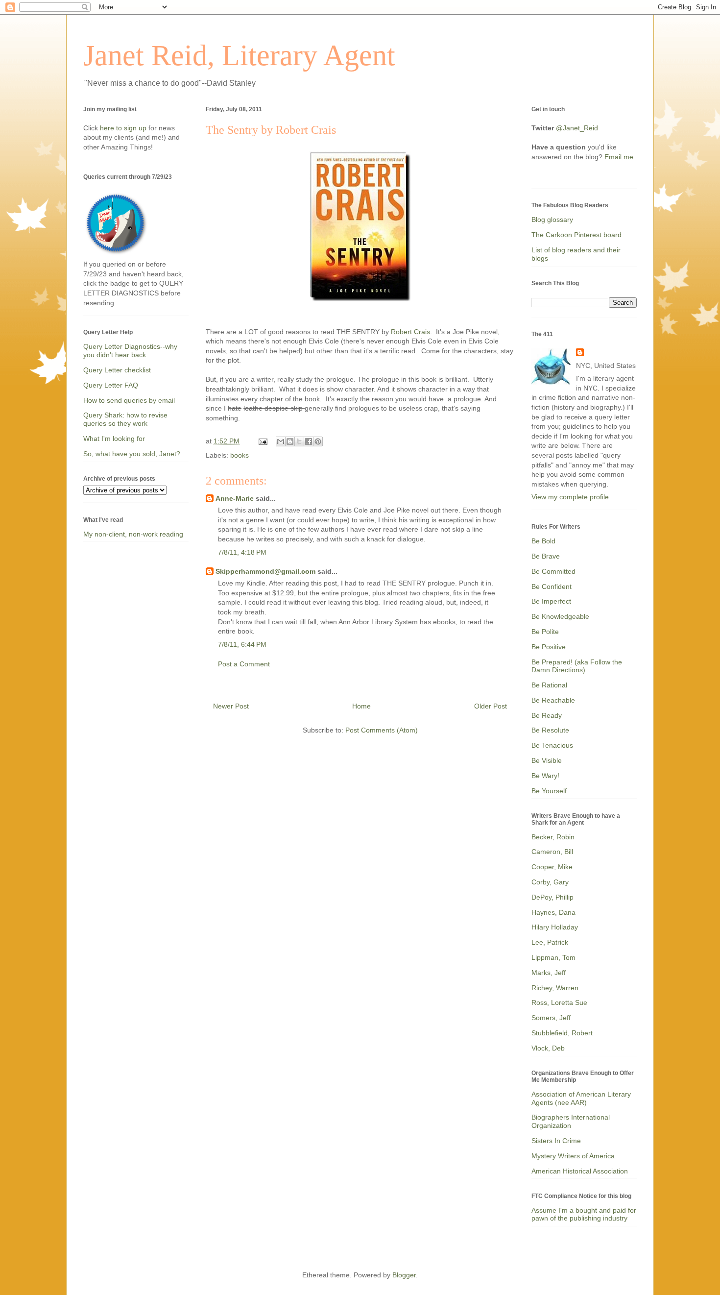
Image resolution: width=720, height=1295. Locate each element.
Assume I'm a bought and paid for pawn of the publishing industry (583, 1214)
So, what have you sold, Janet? (131, 454)
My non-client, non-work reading (133, 534)
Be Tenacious (552, 745)
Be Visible (546, 760)
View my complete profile (570, 497)
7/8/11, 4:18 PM (242, 552)
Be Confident (551, 586)
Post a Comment (244, 664)
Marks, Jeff (548, 973)
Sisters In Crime (556, 1141)
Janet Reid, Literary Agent (239, 55)
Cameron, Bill (552, 851)
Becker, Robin (553, 837)
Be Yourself (549, 791)
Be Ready (546, 715)
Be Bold (543, 541)
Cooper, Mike (552, 867)
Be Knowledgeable (560, 616)
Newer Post (231, 706)
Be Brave (545, 556)
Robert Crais (410, 332)
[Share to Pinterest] (318, 441)
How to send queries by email (129, 400)
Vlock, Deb (548, 1048)
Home (361, 706)
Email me (618, 157)
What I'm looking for (114, 438)
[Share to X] (299, 441)
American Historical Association (579, 1171)
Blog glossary (552, 219)
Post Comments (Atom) (381, 730)
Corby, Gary (550, 882)
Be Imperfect (551, 601)
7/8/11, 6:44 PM (242, 644)
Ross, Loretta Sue (559, 1002)
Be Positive (548, 647)
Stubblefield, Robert (562, 1033)
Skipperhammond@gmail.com (265, 571)
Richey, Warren (554, 988)
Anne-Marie (235, 498)
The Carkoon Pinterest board (576, 235)
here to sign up (124, 128)
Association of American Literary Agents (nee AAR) (581, 1098)
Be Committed (553, 571)
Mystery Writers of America (573, 1156)
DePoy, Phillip (552, 897)
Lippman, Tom (553, 957)
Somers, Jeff (551, 1018)
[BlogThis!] (290, 441)
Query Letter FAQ (110, 385)
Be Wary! (545, 776)
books (239, 455)
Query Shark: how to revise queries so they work (125, 419)
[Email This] (281, 441)
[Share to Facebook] (308, 441)
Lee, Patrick (549, 942)
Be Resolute (550, 730)
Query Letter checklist (117, 370)
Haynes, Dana (553, 912)
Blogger (404, 1275)
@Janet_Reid (577, 128)
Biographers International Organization (570, 1121)
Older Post (490, 706)
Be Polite (545, 631)
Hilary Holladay (554, 927)
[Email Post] (262, 441)
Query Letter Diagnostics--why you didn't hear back (130, 350)
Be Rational (549, 685)
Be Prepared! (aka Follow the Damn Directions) (576, 666)
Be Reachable (553, 700)
